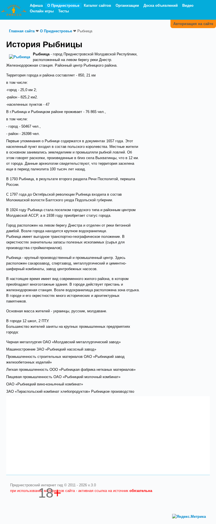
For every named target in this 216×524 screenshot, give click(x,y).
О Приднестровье (63, 5)
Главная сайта (22, 31)
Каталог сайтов (97, 5)
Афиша (36, 5)
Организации (127, 5)
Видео (188, 5)
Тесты (63, 11)
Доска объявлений (160, 5)
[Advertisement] (178, 65)
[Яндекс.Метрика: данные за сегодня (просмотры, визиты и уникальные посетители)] (189, 517)
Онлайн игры (42, 11)
